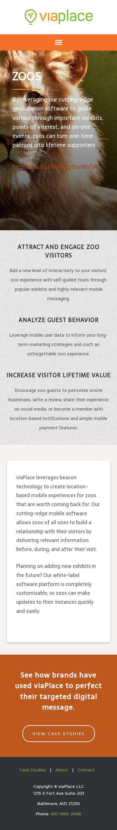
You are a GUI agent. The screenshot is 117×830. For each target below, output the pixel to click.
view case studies (58, 733)
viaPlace (59, 17)
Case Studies (32, 769)
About (62, 769)
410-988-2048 (66, 813)
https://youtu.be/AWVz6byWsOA (54, 166)
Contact (86, 769)
